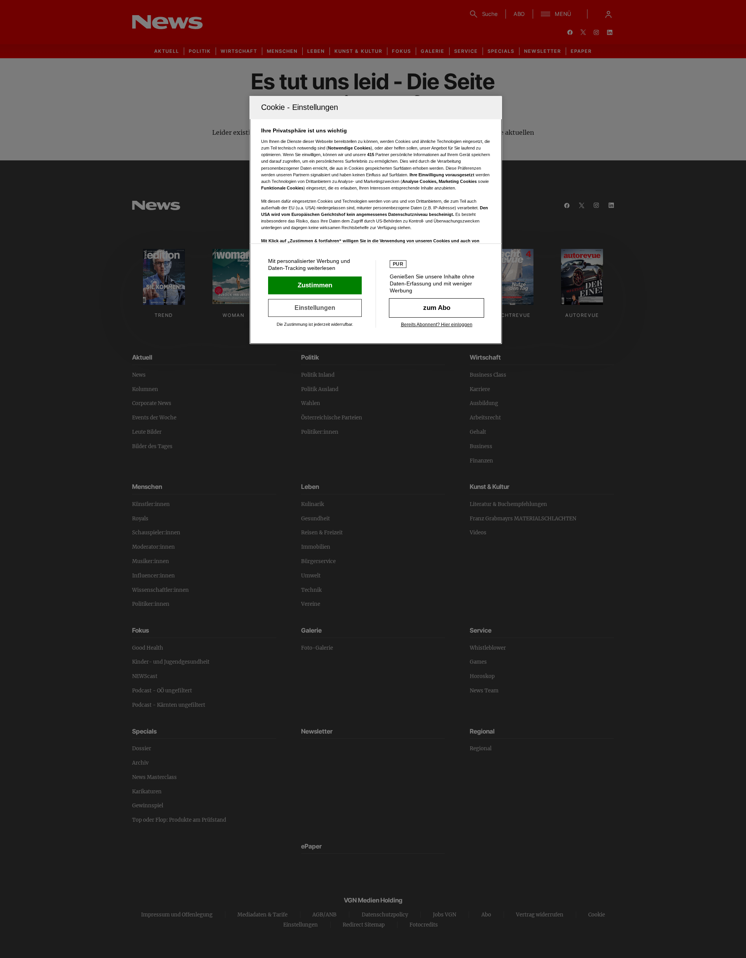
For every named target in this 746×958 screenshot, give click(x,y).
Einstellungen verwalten (315, 308)
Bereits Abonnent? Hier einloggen (436, 324)
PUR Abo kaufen (436, 308)
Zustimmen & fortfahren (315, 285)
